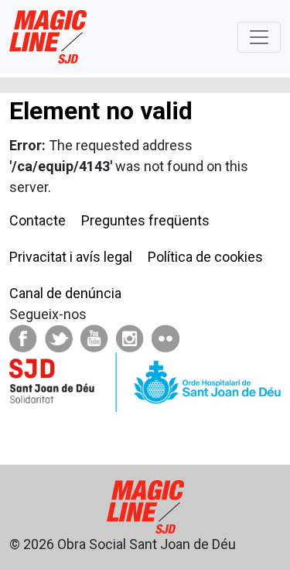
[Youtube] (94, 337)
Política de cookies (205, 257)
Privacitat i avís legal (70, 257)
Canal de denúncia (65, 293)
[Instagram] (130, 337)
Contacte (37, 220)
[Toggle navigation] (259, 37)
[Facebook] (23, 337)
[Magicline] (48, 36)
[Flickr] (165, 337)
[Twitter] (59, 337)
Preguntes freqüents (145, 220)
